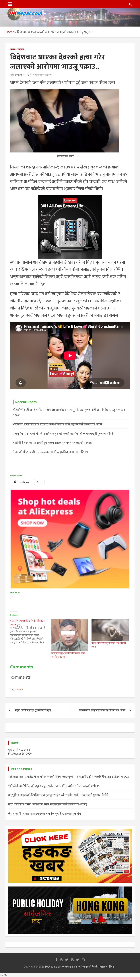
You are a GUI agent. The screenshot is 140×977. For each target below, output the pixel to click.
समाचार (21, 49)
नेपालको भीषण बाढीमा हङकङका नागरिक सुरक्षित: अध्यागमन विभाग (50, 452)
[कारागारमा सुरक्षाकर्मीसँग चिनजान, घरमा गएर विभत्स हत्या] (69, 635)
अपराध (13, 49)
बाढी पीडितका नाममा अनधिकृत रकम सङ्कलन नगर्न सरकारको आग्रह (52, 443)
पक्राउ (20, 689)
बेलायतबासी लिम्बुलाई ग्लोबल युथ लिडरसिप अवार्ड (102, 710)
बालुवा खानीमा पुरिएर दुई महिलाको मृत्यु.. (33, 710)
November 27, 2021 (21, 74)
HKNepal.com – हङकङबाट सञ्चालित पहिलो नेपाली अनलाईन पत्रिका (80, 966)
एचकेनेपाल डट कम (43, 74)
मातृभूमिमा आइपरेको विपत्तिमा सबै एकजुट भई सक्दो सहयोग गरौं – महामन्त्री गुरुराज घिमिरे (63, 433)
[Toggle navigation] (10, 4)
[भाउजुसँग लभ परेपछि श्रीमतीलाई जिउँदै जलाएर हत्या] (30, 631)
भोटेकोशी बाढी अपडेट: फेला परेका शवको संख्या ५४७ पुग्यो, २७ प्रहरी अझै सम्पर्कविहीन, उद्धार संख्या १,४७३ (68, 777)
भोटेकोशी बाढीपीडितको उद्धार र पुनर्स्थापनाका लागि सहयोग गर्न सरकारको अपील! (58, 424)
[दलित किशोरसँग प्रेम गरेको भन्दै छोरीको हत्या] (110, 630)
